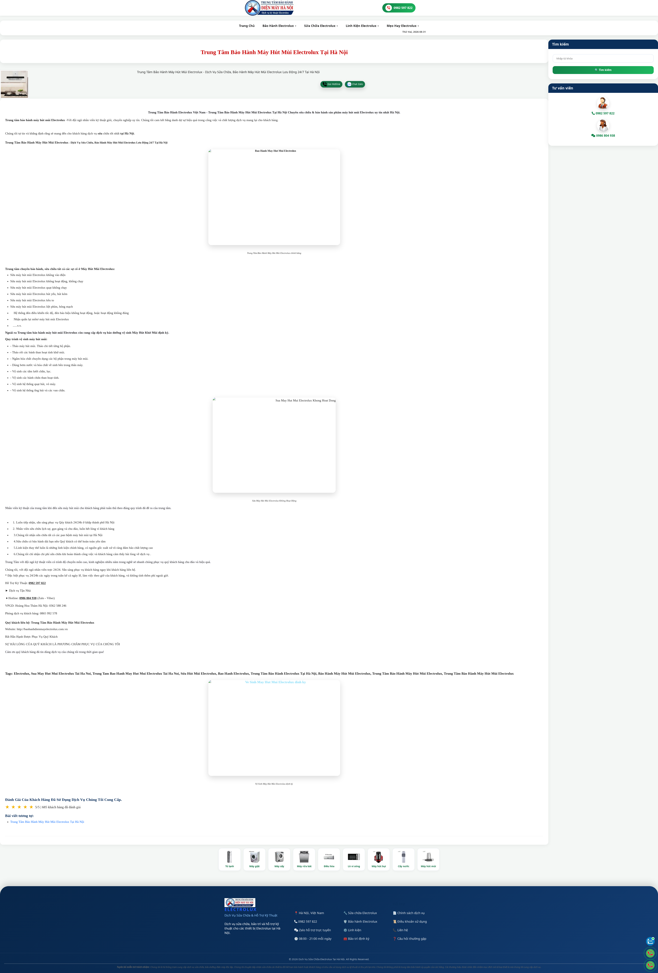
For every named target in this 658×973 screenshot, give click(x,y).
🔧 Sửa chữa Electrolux (360, 913)
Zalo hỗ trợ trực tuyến (314, 930)
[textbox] (603, 58)
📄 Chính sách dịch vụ (409, 913)
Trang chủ (247, 26)
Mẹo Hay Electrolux (402, 26)
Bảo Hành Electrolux (279, 26)
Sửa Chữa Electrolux (320, 26)
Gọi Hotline (333, 83)
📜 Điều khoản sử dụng (410, 921)
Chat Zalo (357, 83)
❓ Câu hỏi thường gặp (409, 939)
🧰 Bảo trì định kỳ (356, 939)
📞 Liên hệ (400, 930)
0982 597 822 (307, 921)
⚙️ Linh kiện (352, 930)
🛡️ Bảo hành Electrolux (360, 921)
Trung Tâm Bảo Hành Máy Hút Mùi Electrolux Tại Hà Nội (47, 821)
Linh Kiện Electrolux (361, 26)
